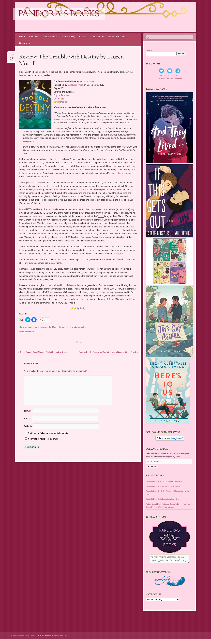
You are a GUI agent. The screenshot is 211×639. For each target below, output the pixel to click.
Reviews (62, 327)
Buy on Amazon (61, 95)
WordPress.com (60, 635)
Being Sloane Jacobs (121, 173)
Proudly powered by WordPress (23, 635)
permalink (82, 327)
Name (27, 411)
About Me (33, 36)
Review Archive (50, 36)
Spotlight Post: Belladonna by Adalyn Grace (163, 499)
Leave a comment (26, 332)
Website (28, 426)
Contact (83, 36)
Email (27, 418)
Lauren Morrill (89, 81)
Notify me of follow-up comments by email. (48, 433)
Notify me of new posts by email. (43, 439)
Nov (11, 56)
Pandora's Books (59, 14)
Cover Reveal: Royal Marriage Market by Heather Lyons (43, 352)
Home (22, 36)
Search (149, 50)
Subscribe (152, 466)
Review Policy (68, 36)
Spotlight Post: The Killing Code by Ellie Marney (164, 481)
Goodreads (59, 98)
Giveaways (24, 43)
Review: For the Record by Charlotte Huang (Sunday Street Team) (108, 352)
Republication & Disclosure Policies (108, 36)
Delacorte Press (75, 85)
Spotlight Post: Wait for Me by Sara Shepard (163, 486)
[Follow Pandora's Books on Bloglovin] (169, 440)
